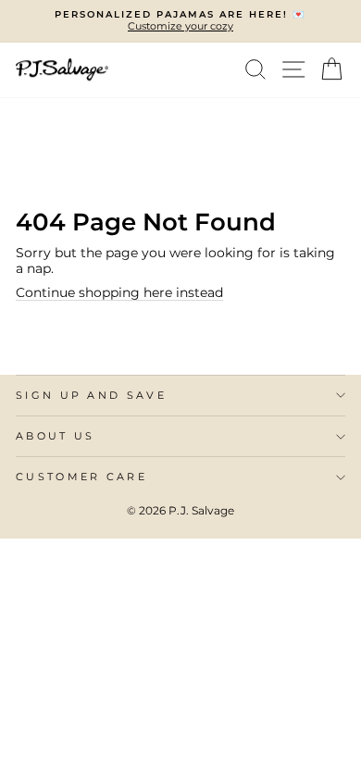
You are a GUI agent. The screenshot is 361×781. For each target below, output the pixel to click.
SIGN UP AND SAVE (91, 395)
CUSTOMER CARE (81, 476)
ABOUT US (55, 435)
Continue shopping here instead (119, 292)
